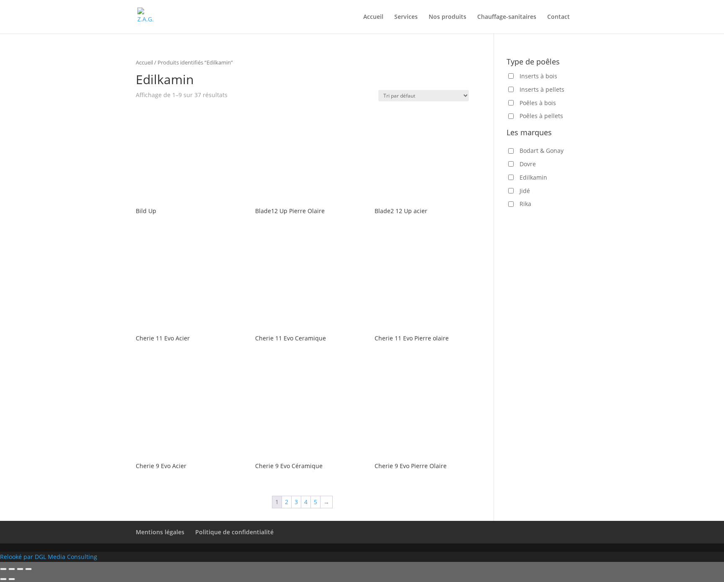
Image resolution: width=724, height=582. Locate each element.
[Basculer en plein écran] (20, 569)
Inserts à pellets (542, 89)
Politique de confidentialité (234, 532)
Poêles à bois (538, 103)
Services (406, 17)
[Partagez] (11, 569)
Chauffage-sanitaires (506, 17)
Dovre (528, 164)
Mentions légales (160, 532)
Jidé (525, 191)
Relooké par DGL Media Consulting (48, 557)
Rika (525, 204)
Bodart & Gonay (542, 151)
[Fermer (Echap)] (3, 569)
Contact (558, 17)
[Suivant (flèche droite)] (11, 579)
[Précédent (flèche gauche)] (3, 579)
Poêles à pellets (541, 116)
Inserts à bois (538, 76)
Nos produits (447, 17)
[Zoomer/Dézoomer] (28, 569)
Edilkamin (533, 177)
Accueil (373, 17)
